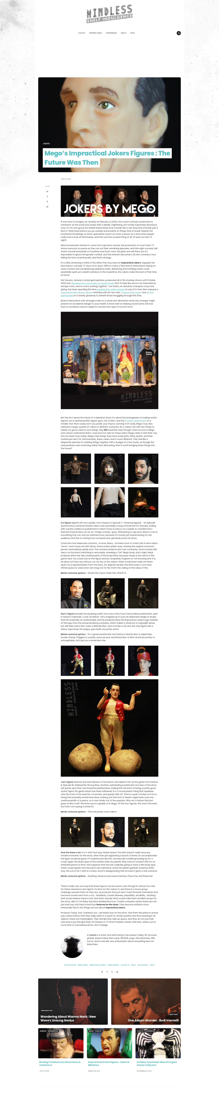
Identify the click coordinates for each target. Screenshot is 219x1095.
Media (91, 1031)
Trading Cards (95, 33)
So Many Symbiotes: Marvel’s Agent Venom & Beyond (157, 1063)
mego (133, 965)
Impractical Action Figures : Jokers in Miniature (109, 1063)
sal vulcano (143, 965)
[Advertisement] (109, 56)
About (123, 33)
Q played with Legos (131, 292)
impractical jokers (97, 965)
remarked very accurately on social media (92, 283)
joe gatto (125, 965)
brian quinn (83, 965)
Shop (132, 33)
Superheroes (111, 33)
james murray (113, 965)
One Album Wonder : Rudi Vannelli (153, 1020)
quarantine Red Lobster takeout (77, 292)
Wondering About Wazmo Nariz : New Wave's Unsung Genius (68, 1019)
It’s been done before (136, 420)
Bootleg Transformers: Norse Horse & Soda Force (60, 1063)
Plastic (81, 33)
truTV (152, 965)
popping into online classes (111, 289)
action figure (70, 965)
